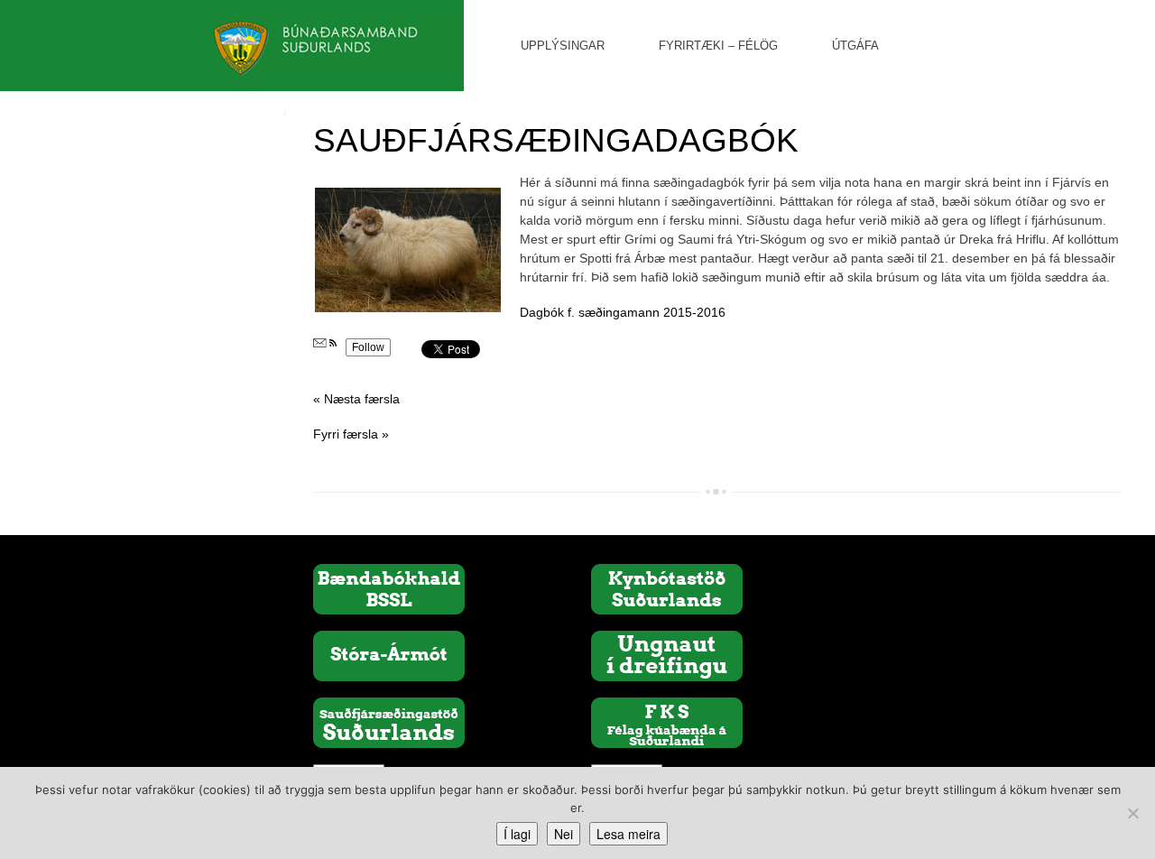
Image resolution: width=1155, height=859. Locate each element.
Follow (368, 347)
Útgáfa (855, 45)
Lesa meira (628, 834)
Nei (563, 834)
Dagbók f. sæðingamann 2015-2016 (622, 312)
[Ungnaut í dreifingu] (667, 655)
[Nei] (1132, 813)
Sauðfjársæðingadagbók (556, 140)
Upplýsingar (563, 45)
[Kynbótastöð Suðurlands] (667, 588)
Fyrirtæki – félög (718, 45)
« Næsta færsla (356, 399)
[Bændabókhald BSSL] (389, 588)
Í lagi (517, 834)
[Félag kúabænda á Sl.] (667, 721)
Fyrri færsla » (351, 434)
